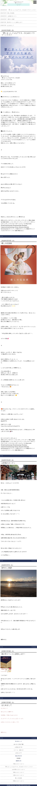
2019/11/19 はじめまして (7, 25)
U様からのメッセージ (18, 775)
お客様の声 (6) (18, 747)
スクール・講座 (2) (18, 750)
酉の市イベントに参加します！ (13, 654)
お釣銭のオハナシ (8, 463)
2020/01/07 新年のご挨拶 (7, 19)
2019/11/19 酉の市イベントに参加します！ (11, 22)
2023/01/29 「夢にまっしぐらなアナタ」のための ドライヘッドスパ (18, 10)
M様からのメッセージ (18, 781)
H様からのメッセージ (18, 763)
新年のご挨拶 (6, 568)
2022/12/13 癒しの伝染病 (7, 13)
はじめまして (6, 705)
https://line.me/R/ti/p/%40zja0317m (10, 426)
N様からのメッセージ (18, 772)
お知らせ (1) (18, 753)
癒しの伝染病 (6, 243)
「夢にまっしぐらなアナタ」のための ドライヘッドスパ (18, 34)
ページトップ (34, 236)
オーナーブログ (6, 236)
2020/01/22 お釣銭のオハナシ (8, 16)
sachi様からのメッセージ (18, 769)
